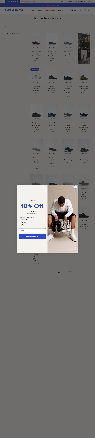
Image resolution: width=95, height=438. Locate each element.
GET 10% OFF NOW (32, 236)
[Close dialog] (75, 187)
